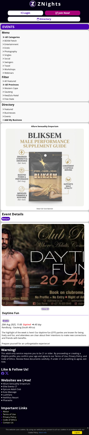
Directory (45, 19)
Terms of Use (9, 414)
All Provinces (12, 84)
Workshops (9, 69)
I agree (77, 432)
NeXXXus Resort (10, 397)
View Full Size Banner (45, 209)
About (6, 411)
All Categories (12, 37)
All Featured (10, 81)
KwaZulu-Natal (11, 95)
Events (7, 116)
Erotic (7, 47)
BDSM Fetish (10, 40)
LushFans (7, 394)
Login (26, 13)
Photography (10, 51)
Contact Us (8, 422)
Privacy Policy (9, 417)
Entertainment (11, 44)
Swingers (8, 62)
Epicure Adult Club (12, 389)
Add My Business (13, 120)
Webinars (9, 73)
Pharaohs (7, 400)
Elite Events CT (10, 386)
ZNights (49, 3)
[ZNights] (32, 6)
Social (7, 58)
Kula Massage (9, 392)
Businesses (9, 112)
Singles (7, 55)
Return (5, 218)
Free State (9, 99)
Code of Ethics (10, 419)
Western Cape (11, 88)
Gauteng (8, 91)
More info (42, 432)
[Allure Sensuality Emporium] (45, 205)
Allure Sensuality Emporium (16, 383)
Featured (8, 109)
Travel (7, 65)
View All (45, 309)
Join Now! (64, 13)
